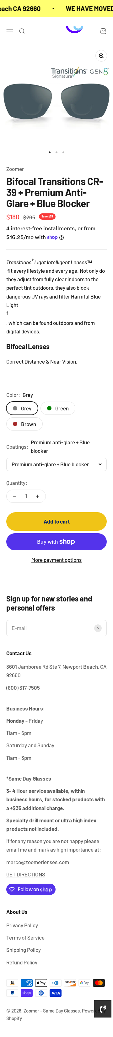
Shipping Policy (23, 949)
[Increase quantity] (38, 496)
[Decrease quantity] (14, 496)
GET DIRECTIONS (25, 874)
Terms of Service (25, 937)
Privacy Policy (22, 925)
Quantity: (16, 483)
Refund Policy (21, 962)
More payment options (56, 560)
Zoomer (15, 169)
